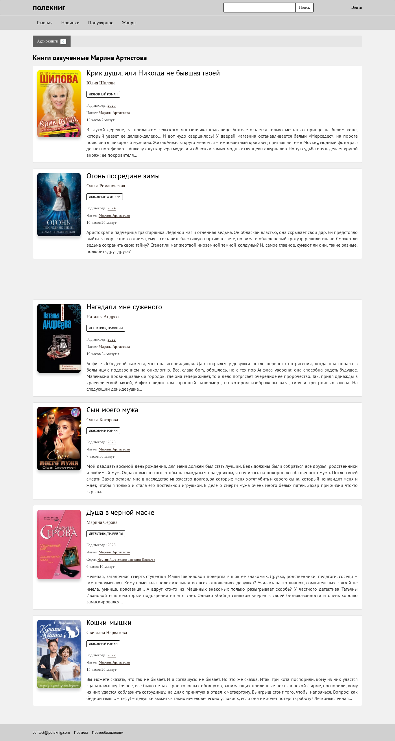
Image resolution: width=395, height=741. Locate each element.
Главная (45, 22)
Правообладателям (107, 732)
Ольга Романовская (105, 185)
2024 (112, 208)
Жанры (129, 22)
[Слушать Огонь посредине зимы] (59, 204)
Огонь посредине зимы (123, 175)
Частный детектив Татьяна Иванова (126, 559)
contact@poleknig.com (51, 732)
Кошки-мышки (109, 622)
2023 (112, 442)
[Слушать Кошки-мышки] (59, 654)
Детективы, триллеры (106, 328)
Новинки (70, 22)
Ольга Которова (102, 419)
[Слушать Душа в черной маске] (59, 544)
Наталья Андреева (104, 316)
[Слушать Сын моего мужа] (59, 438)
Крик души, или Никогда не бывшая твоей (153, 72)
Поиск (304, 7)
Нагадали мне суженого (124, 306)
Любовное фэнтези (104, 197)
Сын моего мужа (112, 409)
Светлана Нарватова (106, 632)
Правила (81, 732)
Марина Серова (101, 522)
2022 (112, 339)
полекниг (49, 7)
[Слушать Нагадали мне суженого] (59, 338)
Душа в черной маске (120, 512)
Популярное (100, 22)
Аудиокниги (50, 41)
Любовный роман (103, 94)
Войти (356, 7)
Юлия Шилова (100, 82)
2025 (112, 105)
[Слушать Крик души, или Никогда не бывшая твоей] (59, 103)
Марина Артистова (114, 112)
